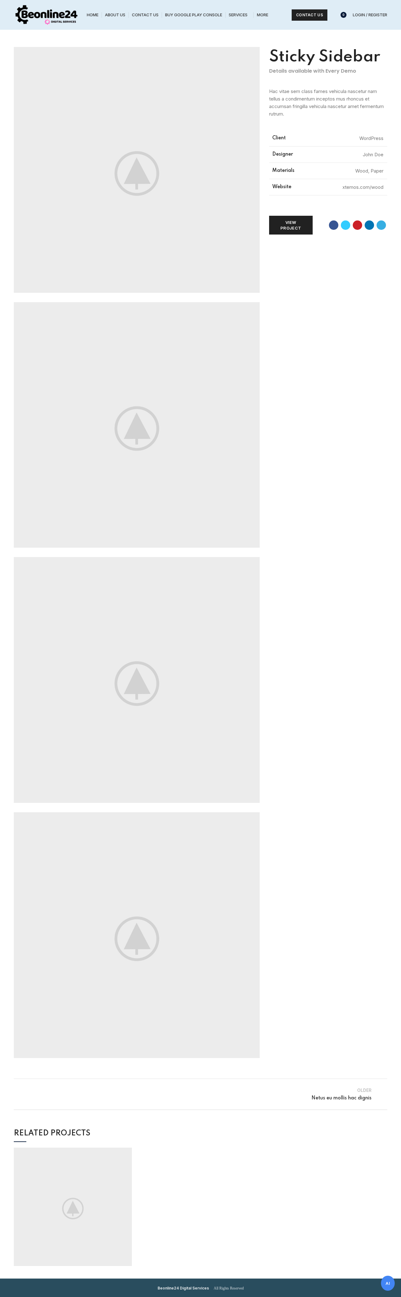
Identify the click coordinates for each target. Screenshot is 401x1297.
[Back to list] (200, 1094)
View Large (127, 1152)
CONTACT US (309, 15)
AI (388, 1283)
